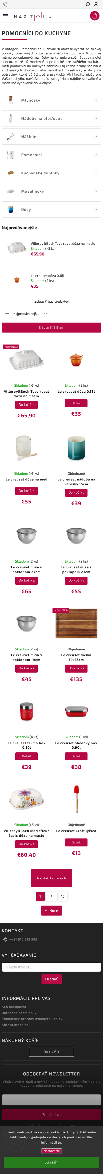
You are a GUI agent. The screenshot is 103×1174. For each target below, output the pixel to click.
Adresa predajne (15, 1025)
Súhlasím (51, 1162)
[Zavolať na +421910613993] (6, 4)
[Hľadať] (87, 4)
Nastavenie (52, 1151)
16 (62, 896)
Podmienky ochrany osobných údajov (32, 1019)
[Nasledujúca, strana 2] (51, 896)
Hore (54, 910)
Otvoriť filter (51, 327)
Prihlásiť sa (52, 1114)
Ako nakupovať (14, 1007)
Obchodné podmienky (19, 1013)
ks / (51, 1052)
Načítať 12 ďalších (51, 878)
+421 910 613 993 (23, 939)
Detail (76, 403)
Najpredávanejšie (27, 313)
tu (59, 1142)
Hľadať (51, 979)
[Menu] (6, 14)
